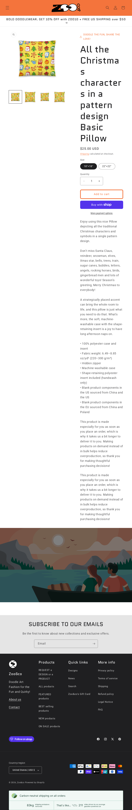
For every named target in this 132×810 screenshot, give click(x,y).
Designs (73, 670)
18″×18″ (88, 166)
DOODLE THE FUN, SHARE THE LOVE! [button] (101, 36)
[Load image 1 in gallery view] (15, 96)
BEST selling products (46, 708)
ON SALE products (49, 726)
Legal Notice (105, 701)
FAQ (100, 709)
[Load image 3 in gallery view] (44, 96)
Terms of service (108, 678)
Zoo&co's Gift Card (79, 694)
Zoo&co (20, 782)
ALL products (46, 686)
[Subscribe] (94, 644)
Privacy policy (106, 670)
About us (15, 699)
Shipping (84, 154)
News (71, 678)
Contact (14, 707)
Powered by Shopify (35, 782)
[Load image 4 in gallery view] (59, 96)
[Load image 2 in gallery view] (30, 96)
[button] (7, 8)
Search (72, 686)
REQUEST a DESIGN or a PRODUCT (46, 674)
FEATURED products (45, 696)
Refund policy (106, 694)
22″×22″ (107, 166)
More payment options (102, 213)
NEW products (47, 718)
